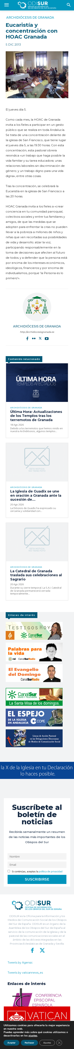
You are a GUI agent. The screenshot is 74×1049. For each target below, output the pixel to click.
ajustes (32, 1035)
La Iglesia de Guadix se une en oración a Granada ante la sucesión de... (35, 495)
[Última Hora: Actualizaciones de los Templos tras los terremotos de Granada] (37, 382)
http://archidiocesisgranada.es (37, 331)
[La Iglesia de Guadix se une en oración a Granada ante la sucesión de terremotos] (37, 462)
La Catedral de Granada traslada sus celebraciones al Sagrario (36, 575)
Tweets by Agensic (20, 962)
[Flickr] (34, 338)
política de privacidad (50, 871)
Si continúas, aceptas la (36, 871)
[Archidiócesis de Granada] (37, 307)
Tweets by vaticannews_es (25, 972)
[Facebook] (27, 338)
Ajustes (47, 1042)
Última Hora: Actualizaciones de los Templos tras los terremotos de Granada (36, 416)
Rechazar (29, 1042)
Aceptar (11, 1042)
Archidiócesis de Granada (30, 17)
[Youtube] (47, 338)
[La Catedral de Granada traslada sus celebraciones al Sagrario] (37, 542)
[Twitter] (40, 338)
